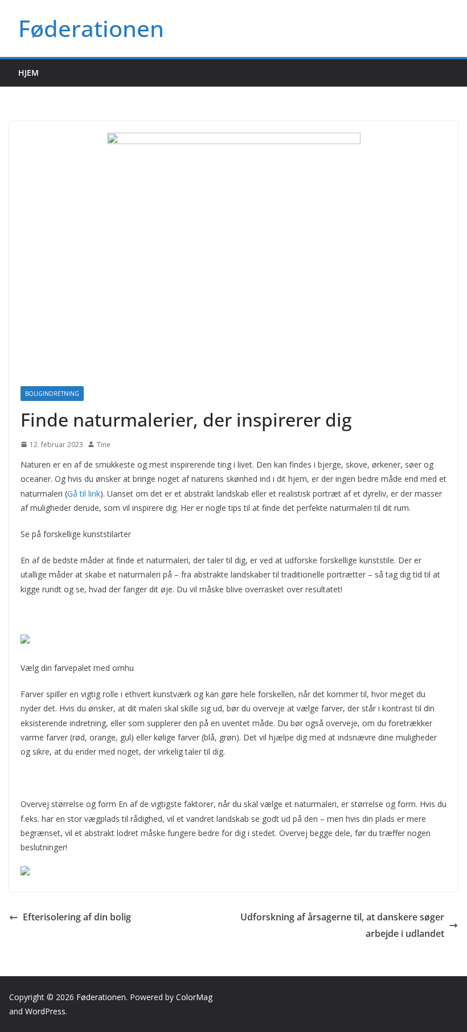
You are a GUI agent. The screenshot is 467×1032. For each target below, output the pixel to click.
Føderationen (91, 28)
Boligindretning (52, 394)
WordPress (45, 1011)
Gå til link (83, 493)
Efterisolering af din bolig (77, 917)
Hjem (28, 72)
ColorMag (194, 997)
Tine (103, 444)
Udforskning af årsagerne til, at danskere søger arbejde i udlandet (342, 925)
